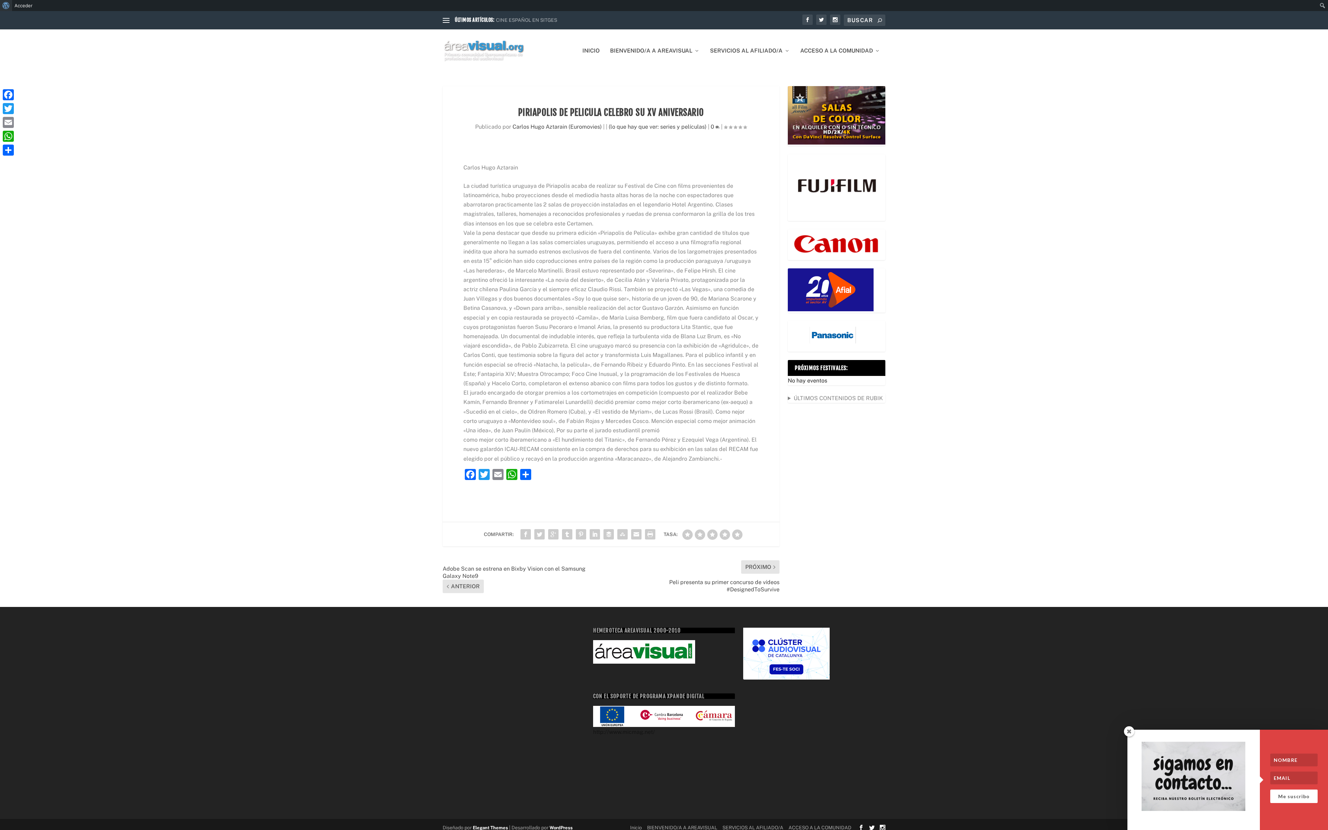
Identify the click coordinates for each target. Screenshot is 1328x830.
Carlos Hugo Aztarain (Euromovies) (557, 126)
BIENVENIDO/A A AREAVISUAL (651, 51)
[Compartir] (8, 150)
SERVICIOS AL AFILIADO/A (746, 51)
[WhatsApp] (8, 136)
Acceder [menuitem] (24, 5)
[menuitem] (6, 5)
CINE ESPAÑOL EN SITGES (526, 20)
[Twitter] (8, 109)
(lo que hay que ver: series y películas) (658, 126)
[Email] (8, 122)
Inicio (591, 51)
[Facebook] (8, 95)
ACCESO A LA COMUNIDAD (836, 51)
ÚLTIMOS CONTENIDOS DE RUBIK (838, 398)
